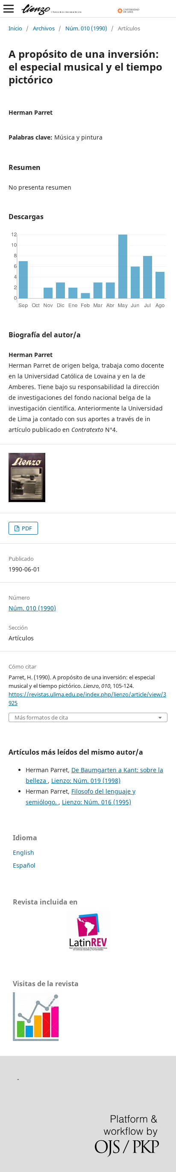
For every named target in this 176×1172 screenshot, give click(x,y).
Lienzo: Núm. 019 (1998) (85, 780)
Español (24, 865)
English (23, 852)
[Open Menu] (8, 8)
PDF (26, 528)
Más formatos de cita (41, 717)
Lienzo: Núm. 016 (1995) (96, 802)
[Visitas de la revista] (36, 1039)
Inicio (15, 28)
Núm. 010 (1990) (86, 28)
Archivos (44, 28)
